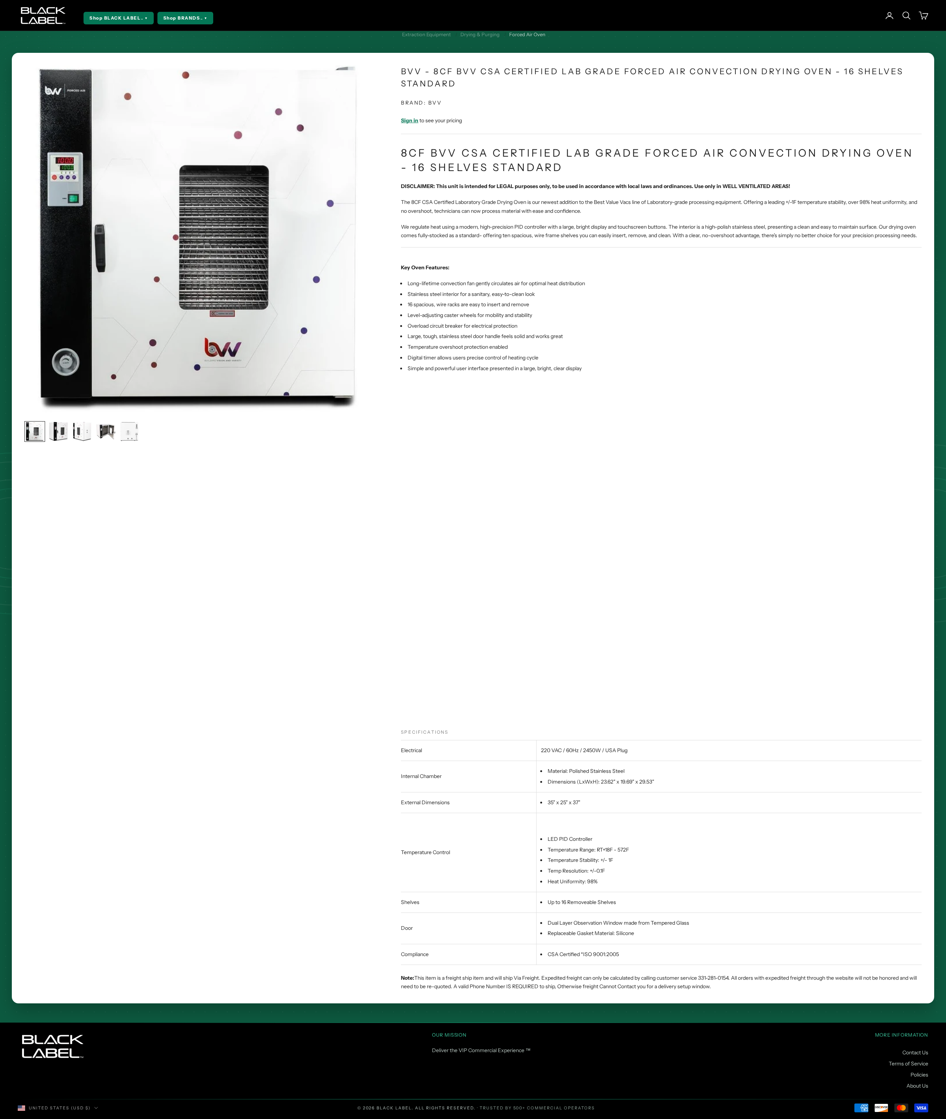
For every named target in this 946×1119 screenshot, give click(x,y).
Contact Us (915, 1052)
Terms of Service (908, 1063)
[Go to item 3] (82, 431)
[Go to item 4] (105, 431)
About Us (917, 1085)
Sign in (409, 120)
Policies (919, 1074)
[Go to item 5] (129, 431)
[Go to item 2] (58, 431)
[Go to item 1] (34, 431)
